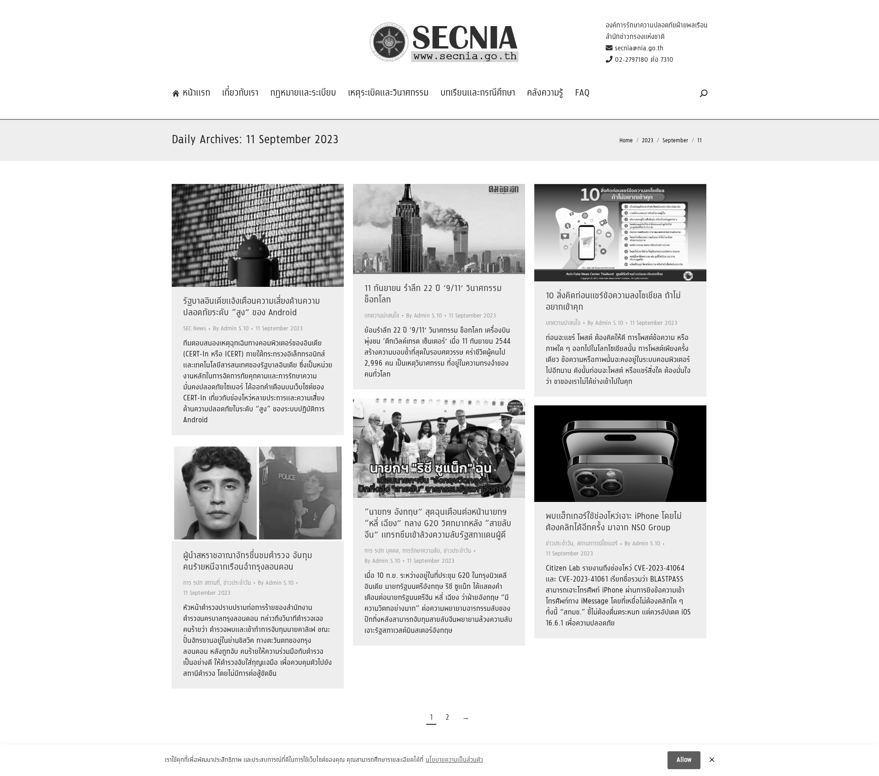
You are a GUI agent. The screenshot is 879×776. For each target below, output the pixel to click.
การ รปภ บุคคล (381, 551)
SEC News (194, 329)
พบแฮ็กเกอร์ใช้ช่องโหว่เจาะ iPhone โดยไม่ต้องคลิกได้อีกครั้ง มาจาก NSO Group (614, 522)
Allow (684, 760)
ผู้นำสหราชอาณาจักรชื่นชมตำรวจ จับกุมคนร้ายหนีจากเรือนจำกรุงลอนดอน (247, 561)
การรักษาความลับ (421, 551)
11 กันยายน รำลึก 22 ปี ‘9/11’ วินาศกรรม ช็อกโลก (433, 294)
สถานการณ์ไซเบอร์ (597, 544)
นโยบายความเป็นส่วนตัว (454, 760)
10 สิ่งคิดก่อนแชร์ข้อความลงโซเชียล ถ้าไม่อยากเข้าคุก (613, 301)
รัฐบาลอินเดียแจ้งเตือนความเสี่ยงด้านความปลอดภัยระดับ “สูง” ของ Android (251, 307)
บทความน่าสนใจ (381, 316)
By (231, 329)
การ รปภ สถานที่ (201, 583)
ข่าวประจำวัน (457, 551)
